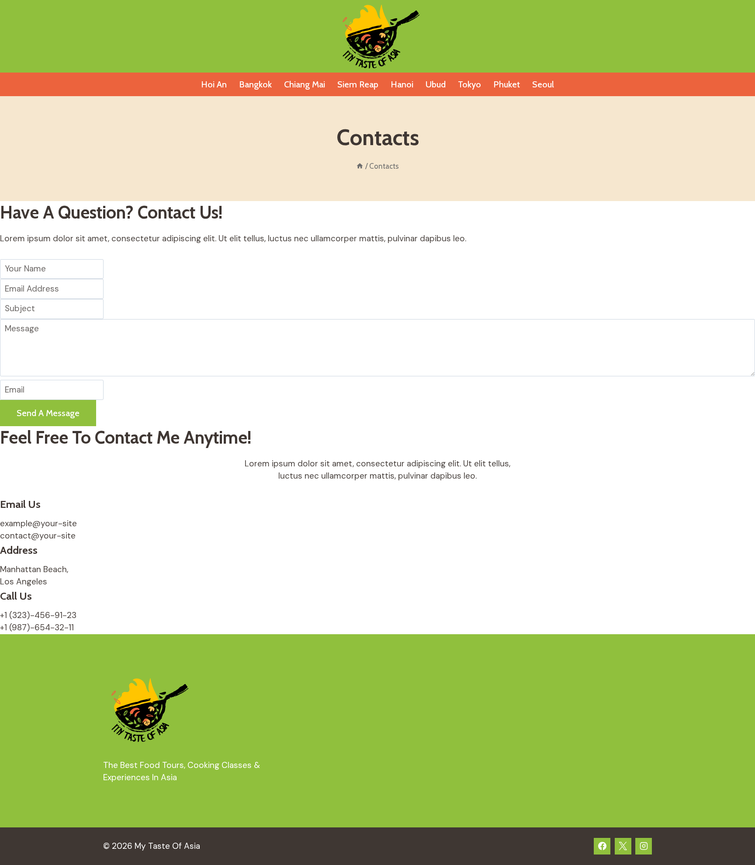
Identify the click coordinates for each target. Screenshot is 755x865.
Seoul (543, 84)
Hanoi (402, 84)
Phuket (506, 84)
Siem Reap (357, 84)
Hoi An (214, 84)
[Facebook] (602, 846)
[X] (623, 846)
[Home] (360, 166)
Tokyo (469, 84)
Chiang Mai (304, 84)
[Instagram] (643, 846)
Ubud (436, 84)
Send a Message (48, 413)
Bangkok (255, 84)
